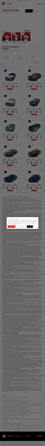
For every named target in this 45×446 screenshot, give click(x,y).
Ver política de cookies (13, 224)
